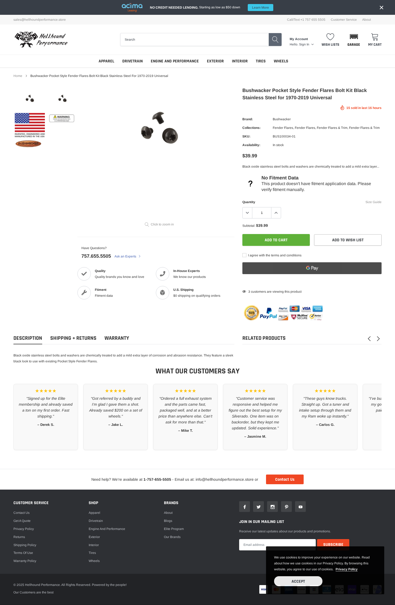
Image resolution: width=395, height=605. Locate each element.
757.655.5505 (96, 256)
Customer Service (344, 19)
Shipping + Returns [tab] (73, 338)
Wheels (281, 61)
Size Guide (373, 202)
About (366, 19)
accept (298, 581)
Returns (19, 537)
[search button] (275, 39)
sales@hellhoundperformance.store (39, 19)
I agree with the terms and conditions (274, 255)
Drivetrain (132, 61)
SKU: (246, 136)
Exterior (215, 61)
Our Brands (172, 537)
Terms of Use (23, 553)
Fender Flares (283, 128)
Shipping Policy (24, 545)
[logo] (41, 39)
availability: (251, 145)
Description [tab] (27, 338)
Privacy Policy (23, 529)
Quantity (248, 202)
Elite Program (174, 529)
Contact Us (285, 479)
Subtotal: (248, 226)
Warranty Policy (24, 561)
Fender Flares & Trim (332, 128)
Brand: (247, 119)
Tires (261, 61)
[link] (30, 100)
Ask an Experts (125, 256)
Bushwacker (282, 119)
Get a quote (22, 521)
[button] (353, 40)
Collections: (251, 128)
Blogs (168, 521)
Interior (240, 61)
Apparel (106, 61)
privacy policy (347, 569)
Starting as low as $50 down (209, 7)
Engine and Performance (175, 61)
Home (17, 76)
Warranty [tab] (117, 338)
